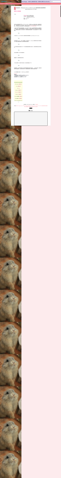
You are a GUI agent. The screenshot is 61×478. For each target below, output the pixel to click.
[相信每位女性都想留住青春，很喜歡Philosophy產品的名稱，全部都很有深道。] (18, 18)
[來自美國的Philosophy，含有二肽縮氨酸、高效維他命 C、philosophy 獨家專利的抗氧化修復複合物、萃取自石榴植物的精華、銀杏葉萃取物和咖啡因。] (27, 38)
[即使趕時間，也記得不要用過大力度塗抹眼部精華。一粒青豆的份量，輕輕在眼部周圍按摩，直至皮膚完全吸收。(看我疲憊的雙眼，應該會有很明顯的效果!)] (27, 65)
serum (35, 105)
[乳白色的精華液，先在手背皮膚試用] (27, 50)
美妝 (35, 106)
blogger (20, 105)
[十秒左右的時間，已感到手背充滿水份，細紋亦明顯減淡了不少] (27, 60)
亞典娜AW (19, 94)
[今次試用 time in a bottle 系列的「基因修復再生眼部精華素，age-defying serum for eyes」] (27, 33)
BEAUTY (17, 105)
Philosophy (15, 73)
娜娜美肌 (27, 106)
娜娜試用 (30, 106)
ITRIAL (24, 105)
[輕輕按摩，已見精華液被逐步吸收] (27, 55)
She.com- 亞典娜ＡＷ (18, 92)
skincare (37, 105)
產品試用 (33, 106)
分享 (40, 105)
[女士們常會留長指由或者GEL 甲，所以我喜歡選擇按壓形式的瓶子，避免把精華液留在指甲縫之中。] (27, 44)
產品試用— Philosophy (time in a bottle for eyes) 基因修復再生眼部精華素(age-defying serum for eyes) (31, 8)
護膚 (36, 106)
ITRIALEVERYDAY (27, 105)
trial (39, 105)
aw (19, 88)
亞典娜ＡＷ (20, 84)
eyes (21, 105)
